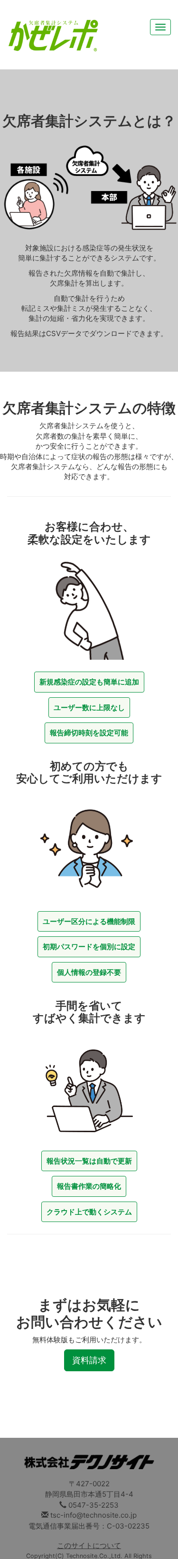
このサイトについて (89, 1545)
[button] (89, 682)
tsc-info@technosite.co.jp (93, 1515)
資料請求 (89, 1360)
